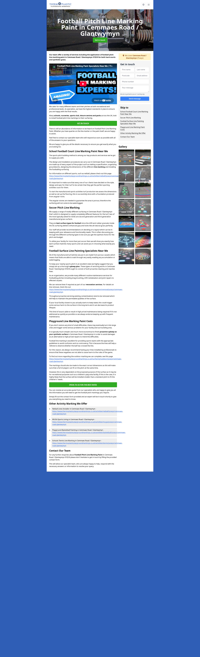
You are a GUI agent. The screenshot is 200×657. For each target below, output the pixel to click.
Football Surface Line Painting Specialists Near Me (132, 122)
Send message (135, 99)
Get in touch (100, 40)
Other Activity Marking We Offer (133, 133)
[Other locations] (143, 4)
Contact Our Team (127, 137)
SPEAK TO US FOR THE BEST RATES (83, 385)
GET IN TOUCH (83, 123)
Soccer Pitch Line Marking (130, 117)
